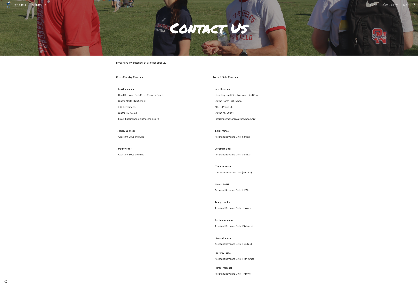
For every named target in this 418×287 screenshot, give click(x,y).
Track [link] (405, 4)
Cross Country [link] (390, 4)
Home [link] (373, 4)
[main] (209, 27)
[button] (414, 4)
